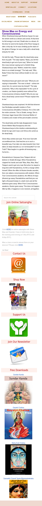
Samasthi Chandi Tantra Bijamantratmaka (18, 478)
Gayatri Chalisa (18, 407)
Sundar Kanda (18, 374)
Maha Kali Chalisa (18, 443)
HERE (8, 229)
